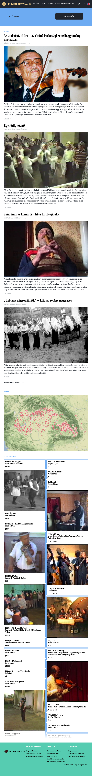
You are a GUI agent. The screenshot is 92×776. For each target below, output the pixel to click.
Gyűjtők (36, 4)
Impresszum (72, 751)
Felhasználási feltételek (76, 753)
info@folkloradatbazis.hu (55, 759)
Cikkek (57, 4)
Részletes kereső (67, 4)
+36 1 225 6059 (52, 756)
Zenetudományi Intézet (33, 753)
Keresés (70, 16)
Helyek (43, 4)
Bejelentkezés (81, 4)
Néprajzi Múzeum (31, 751)
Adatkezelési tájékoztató (76, 756)
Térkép (50, 4)
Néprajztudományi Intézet (34, 756)
